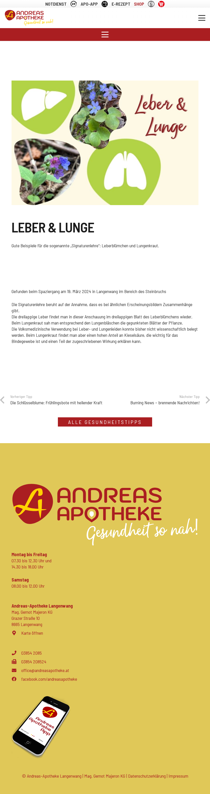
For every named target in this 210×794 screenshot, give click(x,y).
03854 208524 (33, 661)
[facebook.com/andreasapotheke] (16, 679)
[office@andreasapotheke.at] (16, 670)
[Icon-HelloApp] (104, 4)
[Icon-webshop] (161, 4)
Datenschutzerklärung (147, 776)
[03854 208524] (16, 661)
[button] (202, 17)
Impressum (178, 776)
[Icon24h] (73, 4)
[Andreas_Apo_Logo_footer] (105, 515)
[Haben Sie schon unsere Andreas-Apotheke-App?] (105, 727)
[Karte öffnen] (16, 633)
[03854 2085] (16, 653)
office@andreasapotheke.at (45, 670)
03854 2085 (31, 653)
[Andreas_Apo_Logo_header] (29, 18)
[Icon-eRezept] (151, 4)
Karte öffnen (32, 633)
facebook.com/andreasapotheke (49, 679)
